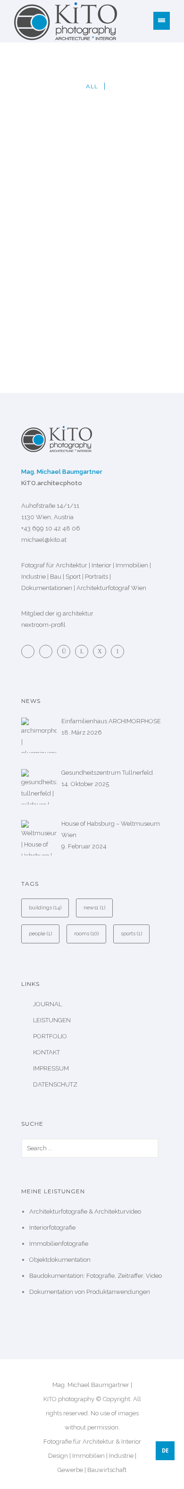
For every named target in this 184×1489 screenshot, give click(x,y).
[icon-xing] (102, 651)
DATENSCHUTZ (55, 1084)
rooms (86, 934)
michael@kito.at (44, 539)
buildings (45, 908)
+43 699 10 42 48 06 (50, 528)
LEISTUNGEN (52, 1020)
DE (165, 1450)
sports (131, 934)
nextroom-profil (43, 624)
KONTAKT (46, 1052)
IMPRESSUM (51, 1068)
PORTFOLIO (50, 1036)
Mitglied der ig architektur (57, 613)
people (40, 934)
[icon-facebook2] (30, 651)
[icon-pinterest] (117, 651)
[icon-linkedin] (84, 651)
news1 (94, 908)
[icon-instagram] (66, 651)
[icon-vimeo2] (48, 651)
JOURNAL (47, 1004)
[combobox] (165, 1450)
